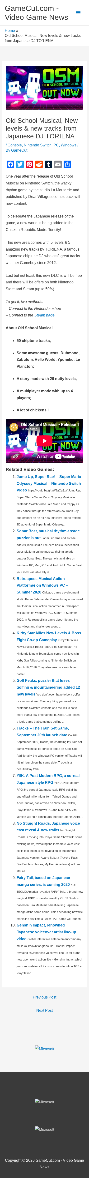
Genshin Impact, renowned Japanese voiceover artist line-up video (46, 932)
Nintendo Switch (38, 145)
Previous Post (44, 997)
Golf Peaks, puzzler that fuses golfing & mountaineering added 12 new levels (48, 687)
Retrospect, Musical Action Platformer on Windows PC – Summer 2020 (42, 585)
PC (56, 145)
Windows (68, 145)
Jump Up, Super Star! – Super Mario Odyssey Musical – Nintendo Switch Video (49, 483)
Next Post (44, 1010)
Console (15, 145)
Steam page (44, 315)
